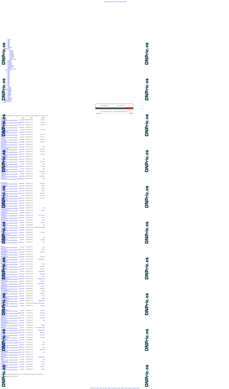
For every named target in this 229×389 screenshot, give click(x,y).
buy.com (3, 192)
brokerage (16, 120)
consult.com (3, 216)
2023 (9, 72)
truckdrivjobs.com (5, 309)
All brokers (10, 90)
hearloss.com (4, 253)
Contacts (4, 102)
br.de (2, 358)
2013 (9, 82)
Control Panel (114, 387)
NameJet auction (41, 271)
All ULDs (9, 62)
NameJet (9, 95)
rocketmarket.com (5, 300)
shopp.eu (3, 207)
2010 (9, 86)
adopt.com (3, 258)
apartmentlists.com (5, 290)
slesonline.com (4, 260)
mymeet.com (4, 226)
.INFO (9, 43)
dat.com (3, 129)
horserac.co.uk (4, 224)
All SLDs (9, 61)
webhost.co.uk (4, 158)
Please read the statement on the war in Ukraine (113, 1)
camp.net (3, 363)
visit (9, 120)
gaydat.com (3, 312)
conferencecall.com (5, 297)
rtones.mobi (3, 248)
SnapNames (10, 97)
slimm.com (3, 214)
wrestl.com (3, 160)
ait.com (3, 329)
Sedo (9, 96)
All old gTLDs (10, 65)
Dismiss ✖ (124, 1)
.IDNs (9, 45)
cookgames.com (4, 170)
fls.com (3, 334)
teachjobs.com (4, 285)
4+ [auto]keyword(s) (44, 115)
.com (8, 49)
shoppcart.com (4, 185)
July (21, 163)
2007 (23, 166)
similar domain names (123, 111)
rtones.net (3, 219)
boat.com (3, 190)
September (20, 122)
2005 (23, 132)
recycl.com (3, 177)
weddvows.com (4, 361)
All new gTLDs (11, 66)
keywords (115, 111)
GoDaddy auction (41, 278)
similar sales (5, 120)
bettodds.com (4, 163)
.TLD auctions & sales (12, 68)
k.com (2, 231)
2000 (23, 156)
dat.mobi (3, 331)
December (20, 124)
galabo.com (3, 353)
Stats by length (8, 100)
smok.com (3, 175)
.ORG (9, 42)
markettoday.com (4, 131)
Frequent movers (8, 101)
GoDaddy (9, 93)
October (20, 139)
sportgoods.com (4, 165)
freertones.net (4, 265)
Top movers (12, 57)
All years (9, 87)
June (21, 129)
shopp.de (3, 121)
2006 (23, 161)
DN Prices (97, 387)
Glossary (122, 387)
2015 (9, 80)
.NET (9, 40)
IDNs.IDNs (10, 47)
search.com (3, 295)
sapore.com (3, 143)
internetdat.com (4, 251)
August (20, 119)
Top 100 (11, 50)
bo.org (2, 314)
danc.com (3, 138)
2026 (23, 359)
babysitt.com (4, 141)
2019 (9, 76)
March (21, 222)
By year (11, 52)
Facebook (130, 387)
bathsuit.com (4, 229)
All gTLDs (10, 64)
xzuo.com (3, 326)
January (20, 127)
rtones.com (3, 146)
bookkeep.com (4, 239)
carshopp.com (4, 268)
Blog (106, 387)
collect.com (3, 341)
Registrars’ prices (13, 59)
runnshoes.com (4, 151)
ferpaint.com (4, 319)
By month (12, 53)
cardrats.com (4, 119)
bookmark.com (4, 182)
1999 (23, 134)
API (103, 387)
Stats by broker (8, 89)
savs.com (3, 126)
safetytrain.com (4, 302)
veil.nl (2, 348)
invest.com (3, 124)
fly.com (3, 136)
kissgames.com (4, 280)
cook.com (3, 168)
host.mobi (3, 273)
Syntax (126, 387)
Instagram (134, 387)
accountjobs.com (4, 256)
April (21, 134)
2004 (23, 176)
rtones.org (3, 263)
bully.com (3, 317)
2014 (9, 81)
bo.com (3, 133)
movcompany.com (5, 209)
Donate (118, 387)
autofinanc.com (4, 339)
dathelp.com (4, 287)
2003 (23, 127)
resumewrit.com (4, 351)
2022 (9, 73)
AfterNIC (9, 91)
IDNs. (9, 46)
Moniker (9, 94)
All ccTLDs (10, 63)
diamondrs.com (4, 194)
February (20, 198)
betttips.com (3, 236)
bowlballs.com (4, 197)
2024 (9, 71)
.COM (9, 39)
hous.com (3, 153)
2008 (23, 119)
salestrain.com (4, 292)
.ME (8, 44)
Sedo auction (42, 193)
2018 (9, 77)
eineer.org (4, 204)
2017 (9, 78)
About (101, 387)
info (2, 120)
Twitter (138, 387)
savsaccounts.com (5, 322)
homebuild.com (4, 199)
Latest (11, 58)
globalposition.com (5, 336)
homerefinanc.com (5, 148)
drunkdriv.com (4, 366)
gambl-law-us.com (5, 278)
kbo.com (3, 241)
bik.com (3, 187)
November (20, 166)
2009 (23, 122)
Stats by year (7, 69)
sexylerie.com (4, 212)
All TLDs (9, 60)
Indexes (11, 51)
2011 (8, 84)
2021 (9, 74)
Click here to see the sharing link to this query (9, 376)
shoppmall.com (4, 155)
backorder (12, 120)
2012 (9, 83)
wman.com (3, 324)
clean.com (3, 275)
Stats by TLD (7, 48)
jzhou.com (3, 356)
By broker (12, 54)
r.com (2, 221)
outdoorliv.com (4, 346)
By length (12, 55)
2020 (9, 75)
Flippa (9, 92)
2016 (9, 79)
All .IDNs (9, 67)
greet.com (3, 173)
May (21, 168)
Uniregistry (10, 98)
